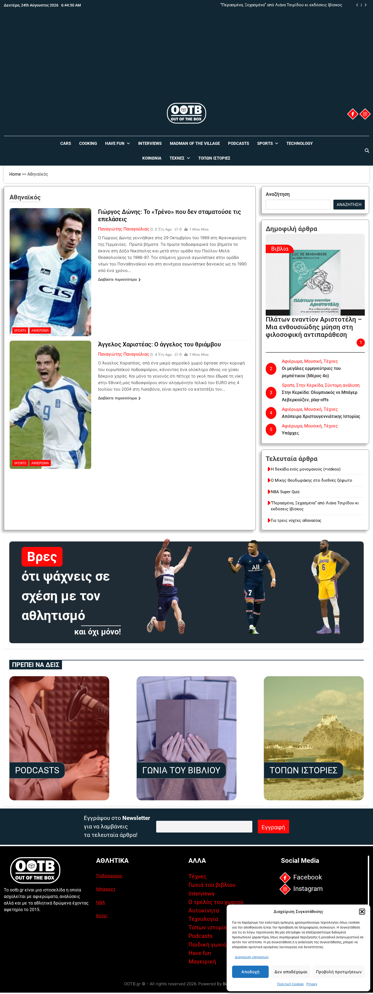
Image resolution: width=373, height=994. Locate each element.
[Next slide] (365, 5)
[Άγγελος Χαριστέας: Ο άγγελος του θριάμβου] (50, 375)
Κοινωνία (151, 158)
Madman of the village (195, 143)
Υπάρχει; (290, 433)
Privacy (311, 984)
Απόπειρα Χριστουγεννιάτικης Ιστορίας (321, 416)
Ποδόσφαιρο (109, 875)
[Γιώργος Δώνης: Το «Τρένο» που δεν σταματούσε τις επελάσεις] (50, 242)
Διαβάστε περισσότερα (117, 279)
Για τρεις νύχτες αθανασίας (296, 520)
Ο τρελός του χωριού (215, 902)
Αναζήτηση (278, 194)
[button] (362, 911)
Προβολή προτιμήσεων (339, 971)
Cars (65, 143)
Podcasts (238, 143)
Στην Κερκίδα (309, 385)
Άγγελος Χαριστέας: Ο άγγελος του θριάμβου (159, 344)
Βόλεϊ (101, 915)
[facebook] (353, 114)
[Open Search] (367, 150)
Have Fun (115, 143)
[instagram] (365, 114)
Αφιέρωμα (40, 330)
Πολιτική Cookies (290, 984)
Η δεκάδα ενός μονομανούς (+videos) (306, 469)
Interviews (150, 143)
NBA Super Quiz (285, 491)
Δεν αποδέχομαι (290, 971)
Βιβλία (279, 248)
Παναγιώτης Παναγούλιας (123, 229)
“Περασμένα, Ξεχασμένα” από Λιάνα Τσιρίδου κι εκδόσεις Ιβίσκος (281, 5)
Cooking (88, 143)
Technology (299, 143)
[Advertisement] (186, 61)
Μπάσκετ (106, 889)
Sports (265, 143)
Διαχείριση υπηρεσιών (252, 957)
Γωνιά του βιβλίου (211, 885)
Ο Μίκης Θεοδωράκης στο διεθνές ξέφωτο (311, 480)
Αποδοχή (250, 971)
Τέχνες (177, 158)
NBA (100, 902)
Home (15, 174)
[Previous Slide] (357, 5)
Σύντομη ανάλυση (342, 385)
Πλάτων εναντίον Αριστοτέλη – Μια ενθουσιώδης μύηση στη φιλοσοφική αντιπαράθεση (314, 327)
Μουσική (313, 361)
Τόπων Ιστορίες (214, 158)
